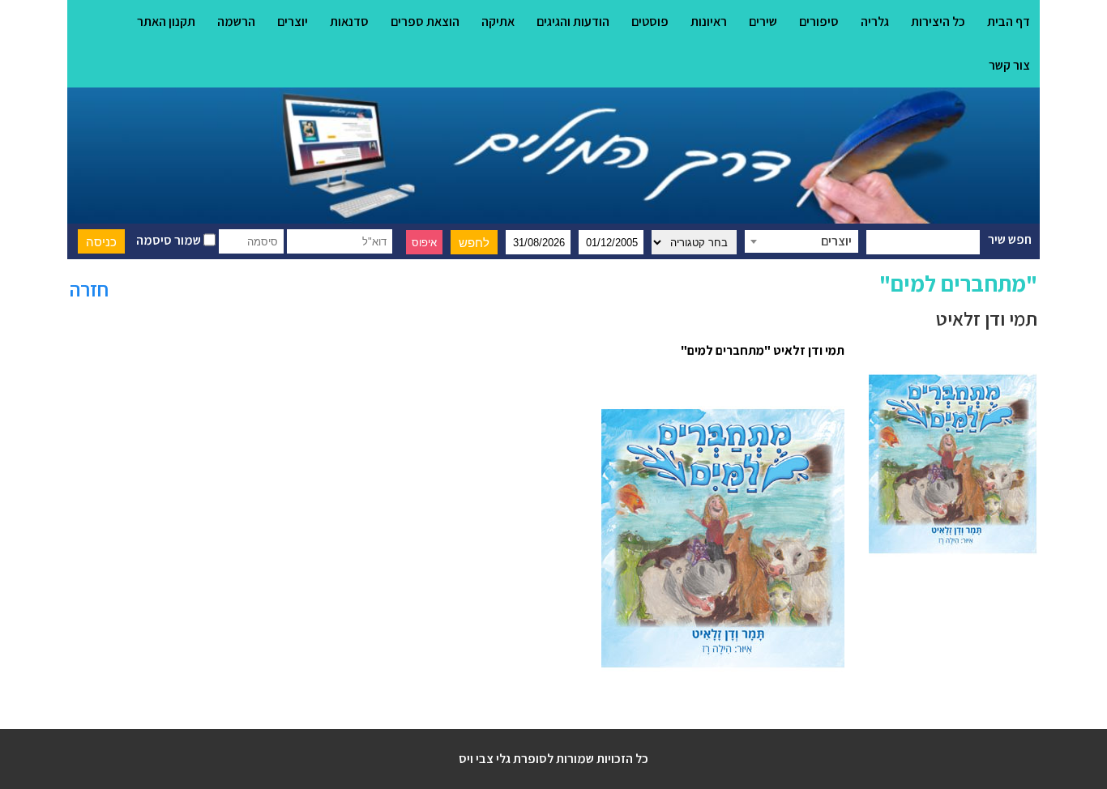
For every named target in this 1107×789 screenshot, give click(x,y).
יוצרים (292, 21)
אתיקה (498, 21)
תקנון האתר (166, 21)
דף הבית (1008, 21)
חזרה (89, 288)
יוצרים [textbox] (836, 240)
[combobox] (801, 241)
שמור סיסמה (169, 240)
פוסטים (650, 21)
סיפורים (819, 21)
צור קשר (1009, 65)
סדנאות (349, 21)
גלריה (875, 21)
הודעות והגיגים (572, 21)
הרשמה (236, 21)
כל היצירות (938, 21)
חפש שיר (1010, 239)
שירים (763, 21)
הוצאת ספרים (425, 21)
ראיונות (708, 21)
